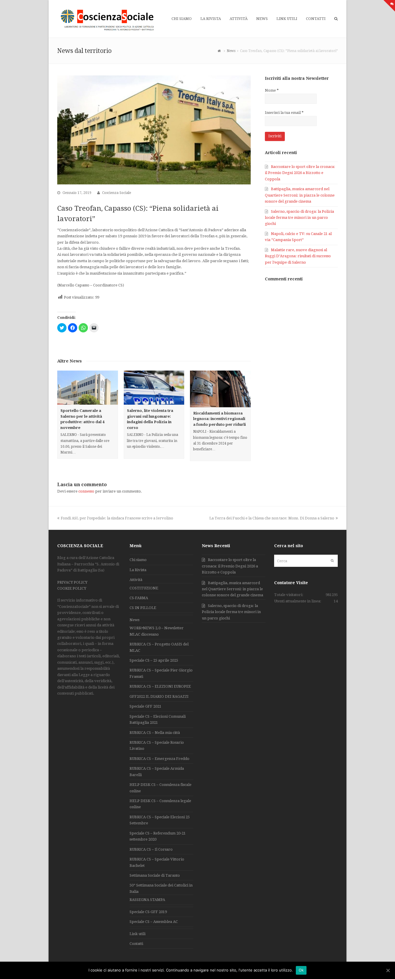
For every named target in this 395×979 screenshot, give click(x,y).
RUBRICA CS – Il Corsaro (151, 849)
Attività (136, 580)
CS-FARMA (139, 598)
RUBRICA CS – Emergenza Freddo (159, 758)
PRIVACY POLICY (72, 582)
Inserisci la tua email (284, 112)
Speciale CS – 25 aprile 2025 (154, 660)
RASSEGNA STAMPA (147, 899)
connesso (86, 491)
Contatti (136, 943)
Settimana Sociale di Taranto (155, 875)
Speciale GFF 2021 (145, 706)
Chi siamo (138, 560)
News (134, 620)
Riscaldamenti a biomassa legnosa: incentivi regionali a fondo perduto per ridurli (219, 419)
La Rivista (138, 570)
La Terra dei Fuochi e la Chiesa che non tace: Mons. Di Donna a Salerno (271, 518)
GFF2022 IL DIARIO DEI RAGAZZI (159, 696)
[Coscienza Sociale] (108, 20)
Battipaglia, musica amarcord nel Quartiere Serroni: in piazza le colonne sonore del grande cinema (300, 195)
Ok (301, 970)
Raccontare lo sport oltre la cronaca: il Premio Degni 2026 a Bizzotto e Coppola (300, 172)
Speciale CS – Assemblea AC (154, 921)
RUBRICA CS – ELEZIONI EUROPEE (160, 686)
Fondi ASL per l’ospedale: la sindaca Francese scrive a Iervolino (117, 518)
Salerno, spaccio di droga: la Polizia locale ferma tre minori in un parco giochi (299, 217)
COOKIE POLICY (71, 588)
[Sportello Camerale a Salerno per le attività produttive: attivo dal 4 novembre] (87, 388)
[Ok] (388, 970)
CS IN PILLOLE (143, 608)
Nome (272, 90)
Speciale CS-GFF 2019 (148, 912)
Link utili (137, 934)
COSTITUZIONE (144, 588)
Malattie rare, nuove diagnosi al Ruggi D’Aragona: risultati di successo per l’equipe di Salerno (298, 256)
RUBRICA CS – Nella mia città (155, 732)
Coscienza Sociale (116, 193)
